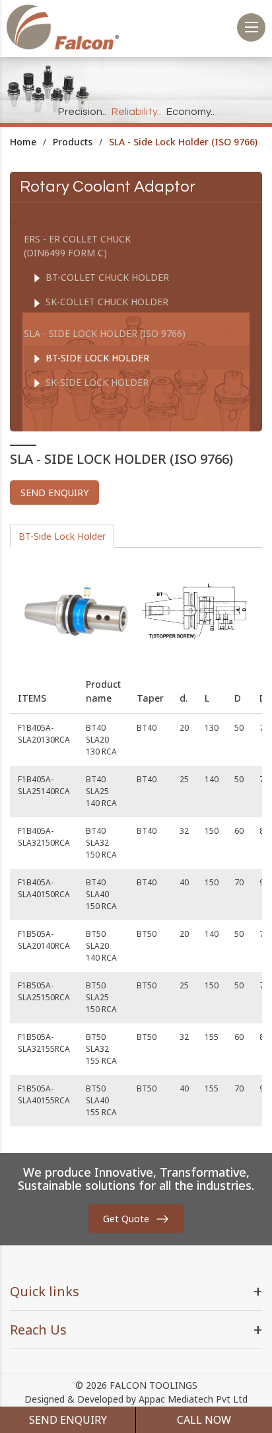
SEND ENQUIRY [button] (68, 1420)
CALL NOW (204, 1420)
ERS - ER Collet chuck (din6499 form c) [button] (77, 246)
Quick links (44, 1291)
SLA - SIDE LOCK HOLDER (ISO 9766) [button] (105, 333)
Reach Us (38, 1330)
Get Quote (126, 1218)
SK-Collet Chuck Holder (105, 301)
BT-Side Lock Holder (96, 357)
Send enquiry (54, 492)
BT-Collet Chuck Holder (106, 277)
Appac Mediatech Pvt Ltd (193, 1399)
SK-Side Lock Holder (96, 382)
